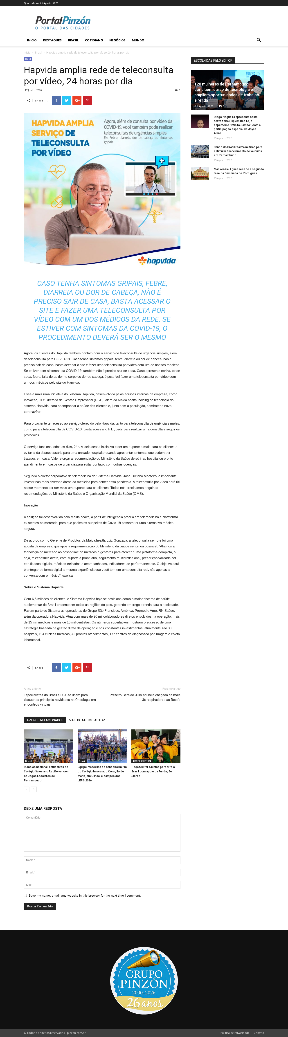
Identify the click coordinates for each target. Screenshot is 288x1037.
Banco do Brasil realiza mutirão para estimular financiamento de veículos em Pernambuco (238, 151)
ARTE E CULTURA (142, 761)
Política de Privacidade (235, 1033)
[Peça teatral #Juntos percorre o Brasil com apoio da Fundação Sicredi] (155, 746)
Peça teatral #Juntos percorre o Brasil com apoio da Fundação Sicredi (153, 771)
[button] (258, 40)
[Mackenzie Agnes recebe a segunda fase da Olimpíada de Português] (200, 173)
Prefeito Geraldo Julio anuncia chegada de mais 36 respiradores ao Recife (145, 697)
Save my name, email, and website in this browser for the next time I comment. (85, 895)
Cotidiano (94, 40)
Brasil (73, 40)
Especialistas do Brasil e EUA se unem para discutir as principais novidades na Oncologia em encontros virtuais (60, 699)
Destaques (52, 40)
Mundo (138, 40)
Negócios (117, 40)
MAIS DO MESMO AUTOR (87, 720)
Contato (259, 1033)
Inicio (32, 40)
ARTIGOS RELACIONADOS (45, 720)
